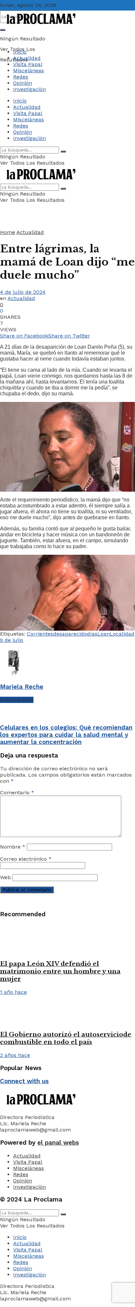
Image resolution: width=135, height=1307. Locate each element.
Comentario (17, 792)
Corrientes (40, 634)
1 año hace (13, 992)
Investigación (29, 89)
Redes (20, 77)
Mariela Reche (21, 686)
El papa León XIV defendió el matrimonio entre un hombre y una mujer (60, 971)
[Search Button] (2, 30)
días (92, 634)
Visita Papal (27, 64)
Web (5, 877)
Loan (103, 634)
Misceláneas (28, 70)
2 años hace (15, 1055)
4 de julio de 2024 (23, 292)
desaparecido (70, 634)
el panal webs (58, 1142)
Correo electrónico (25, 859)
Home (7, 232)
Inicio (20, 52)
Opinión (22, 83)
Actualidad (27, 58)
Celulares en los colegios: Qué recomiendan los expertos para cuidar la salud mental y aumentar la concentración (66, 735)
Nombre (12, 847)
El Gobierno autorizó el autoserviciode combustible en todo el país (65, 1038)
